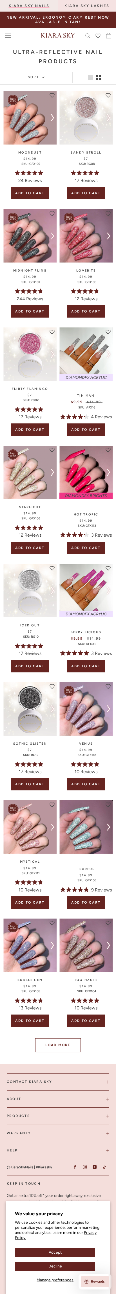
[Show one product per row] (90, 77)
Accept (55, 1252)
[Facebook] (74, 1167)
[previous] (9, 118)
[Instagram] (84, 1167)
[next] (51, 118)
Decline (55, 1266)
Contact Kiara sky (29, 1082)
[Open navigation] (8, 35)
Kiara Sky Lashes (87, 6)
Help (12, 1150)
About (14, 1099)
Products (18, 1116)
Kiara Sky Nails (29, 6)
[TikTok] (104, 1167)
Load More (58, 1045)
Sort (34, 77)
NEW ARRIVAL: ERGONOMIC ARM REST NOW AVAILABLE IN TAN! (58, 19)
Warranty (19, 1133)
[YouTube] (94, 1167)
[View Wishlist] (98, 35)
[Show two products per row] (98, 77)
